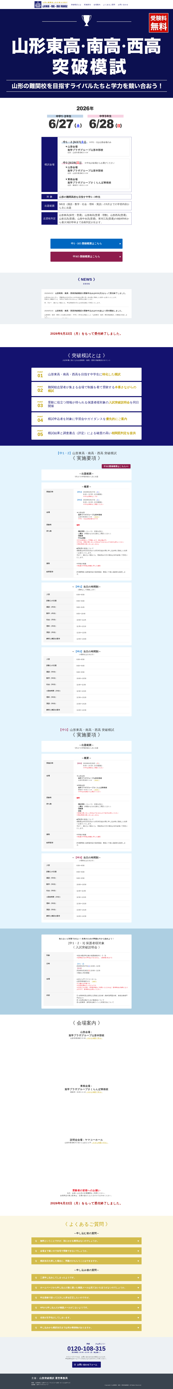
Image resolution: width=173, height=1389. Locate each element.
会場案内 (97, 4)
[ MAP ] (96, 517)
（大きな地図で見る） (94, 1038)
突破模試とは (76, 4)
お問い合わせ (123, 4)
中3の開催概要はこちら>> (116, 466)
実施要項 (87, 4)
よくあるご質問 (109, 4)
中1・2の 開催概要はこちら (86, 243)
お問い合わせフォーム (87, 1365)
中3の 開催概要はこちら (86, 256)
